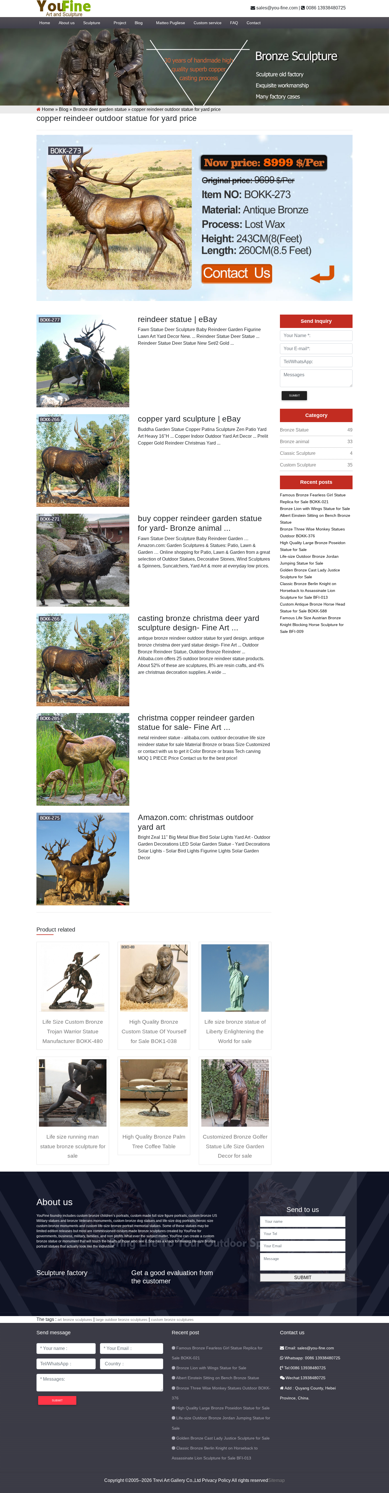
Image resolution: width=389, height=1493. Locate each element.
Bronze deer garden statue (100, 109)
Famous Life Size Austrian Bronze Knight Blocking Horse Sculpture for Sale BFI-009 (312, 625)
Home (44, 22)
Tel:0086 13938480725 (304, 1368)
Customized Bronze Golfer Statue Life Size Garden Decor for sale (235, 1146)
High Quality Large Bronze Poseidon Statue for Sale (223, 1408)
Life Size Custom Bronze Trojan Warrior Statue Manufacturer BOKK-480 (72, 1031)
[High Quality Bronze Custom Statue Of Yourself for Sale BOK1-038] (154, 977)
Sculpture (91, 22)
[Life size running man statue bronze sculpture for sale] (73, 1092)
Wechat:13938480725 (304, 1378)
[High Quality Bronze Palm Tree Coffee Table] (154, 1092)
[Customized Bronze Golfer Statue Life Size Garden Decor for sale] (235, 1092)
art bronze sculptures (75, 1320)
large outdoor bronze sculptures (122, 1320)
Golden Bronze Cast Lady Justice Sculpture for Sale (223, 1438)
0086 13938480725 (325, 7)
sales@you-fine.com (276, 7)
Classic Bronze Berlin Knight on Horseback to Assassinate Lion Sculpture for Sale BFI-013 (308, 590)
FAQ (234, 22)
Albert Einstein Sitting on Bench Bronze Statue (217, 1378)
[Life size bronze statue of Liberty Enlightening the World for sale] (235, 977)
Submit (303, 1277)
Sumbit (294, 395)
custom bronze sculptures (172, 1320)
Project (120, 22)
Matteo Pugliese (170, 22)
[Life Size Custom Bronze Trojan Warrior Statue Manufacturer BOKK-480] (73, 977)
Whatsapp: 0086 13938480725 (311, 1358)
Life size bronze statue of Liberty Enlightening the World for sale (235, 1031)
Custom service (208, 22)
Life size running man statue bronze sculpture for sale (72, 1146)
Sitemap (276, 1480)
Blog (139, 22)
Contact (254, 22)
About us (67, 22)
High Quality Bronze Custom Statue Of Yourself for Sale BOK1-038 (154, 1031)
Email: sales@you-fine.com (309, 1348)
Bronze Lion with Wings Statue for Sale (315, 508)
